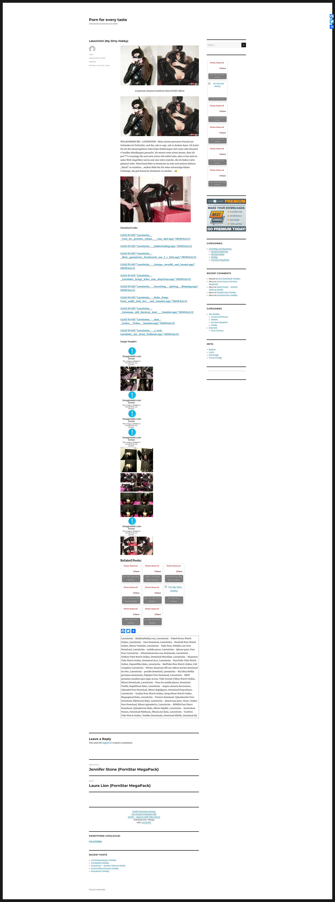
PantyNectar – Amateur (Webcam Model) (108, 866)
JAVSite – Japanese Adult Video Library (144, 817)
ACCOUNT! (146, 822)
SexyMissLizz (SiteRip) (226, 292)
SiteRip (214, 325)
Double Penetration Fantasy (143, 811)
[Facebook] (331, 16)
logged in (107, 742)
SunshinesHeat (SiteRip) (227, 295)
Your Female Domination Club (144, 814)
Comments (215, 358)
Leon (91, 54)
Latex (107, 65)
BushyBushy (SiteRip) (100, 871)
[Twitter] (331, 21)
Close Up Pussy (217, 331)
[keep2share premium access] (226, 215)
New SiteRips (214, 314)
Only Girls (213, 328)
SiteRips (214, 257)
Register (212, 349)
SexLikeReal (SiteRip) (100, 863)
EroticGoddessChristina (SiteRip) (105, 868)
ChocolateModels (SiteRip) (229, 279)
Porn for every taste (108, 19)
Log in (211, 352)
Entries (214, 355)
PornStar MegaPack (219, 322)
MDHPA (92, 62)
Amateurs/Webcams (219, 252)
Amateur (93, 65)
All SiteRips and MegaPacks (220, 249)
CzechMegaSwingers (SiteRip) (103, 860)
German (100, 65)
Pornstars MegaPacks (220, 260)
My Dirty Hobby (217, 254)
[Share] (331, 26)
